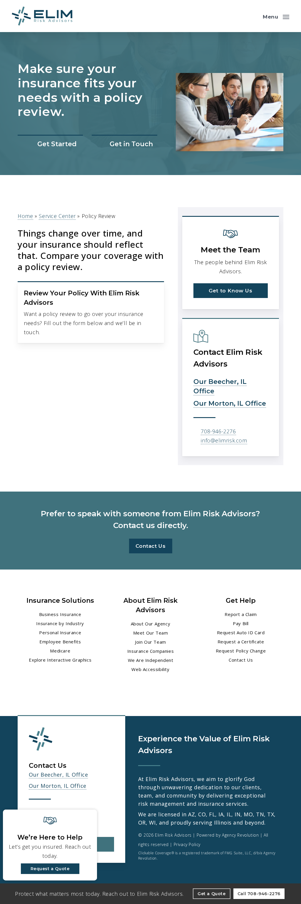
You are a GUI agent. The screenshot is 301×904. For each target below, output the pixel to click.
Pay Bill (241, 623)
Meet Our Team (150, 633)
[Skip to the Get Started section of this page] (50, 145)
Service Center (57, 215)
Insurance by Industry (60, 623)
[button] (276, 16)
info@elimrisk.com (224, 440)
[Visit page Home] (42, 16)
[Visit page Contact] (124, 145)
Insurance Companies (150, 651)
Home (25, 215)
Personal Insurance (60, 632)
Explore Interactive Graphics (60, 660)
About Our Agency (150, 624)
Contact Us (241, 660)
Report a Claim (241, 614)
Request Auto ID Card (241, 632)
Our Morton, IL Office (229, 403)
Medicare (60, 651)
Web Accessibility (150, 669)
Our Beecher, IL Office (58, 774)
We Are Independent (150, 660)
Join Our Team (150, 642)
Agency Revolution (240, 835)
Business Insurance (60, 614)
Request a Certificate (241, 642)
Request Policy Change (241, 651)
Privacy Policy (187, 844)
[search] (253, 16)
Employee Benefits (60, 642)
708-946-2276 (218, 431)
